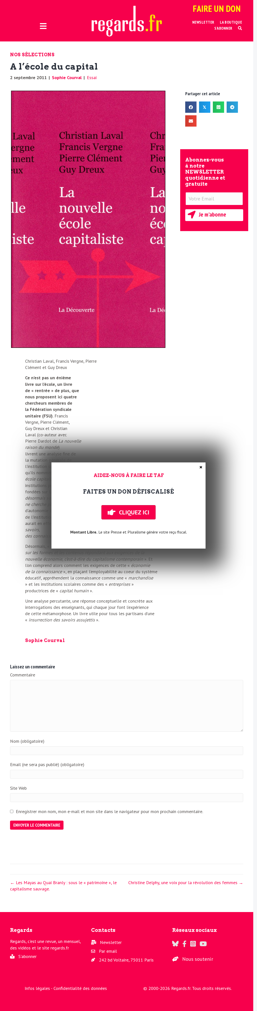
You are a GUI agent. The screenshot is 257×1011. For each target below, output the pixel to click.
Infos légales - (39, 988)
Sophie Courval (67, 77)
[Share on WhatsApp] (218, 107)
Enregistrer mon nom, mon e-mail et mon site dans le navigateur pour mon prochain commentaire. (109, 811)
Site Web (18, 788)
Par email (108, 951)
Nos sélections (32, 54)
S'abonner (27, 956)
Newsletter (111, 942)
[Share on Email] (191, 121)
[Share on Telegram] (232, 107)
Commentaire (22, 675)
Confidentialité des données (80, 988)
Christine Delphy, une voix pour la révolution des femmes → (185, 882)
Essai (92, 77)
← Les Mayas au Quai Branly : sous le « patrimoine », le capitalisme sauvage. (63, 886)
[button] (240, 28)
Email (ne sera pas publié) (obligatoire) (47, 764)
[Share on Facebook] (191, 107)
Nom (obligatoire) (27, 741)
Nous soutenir (197, 959)
